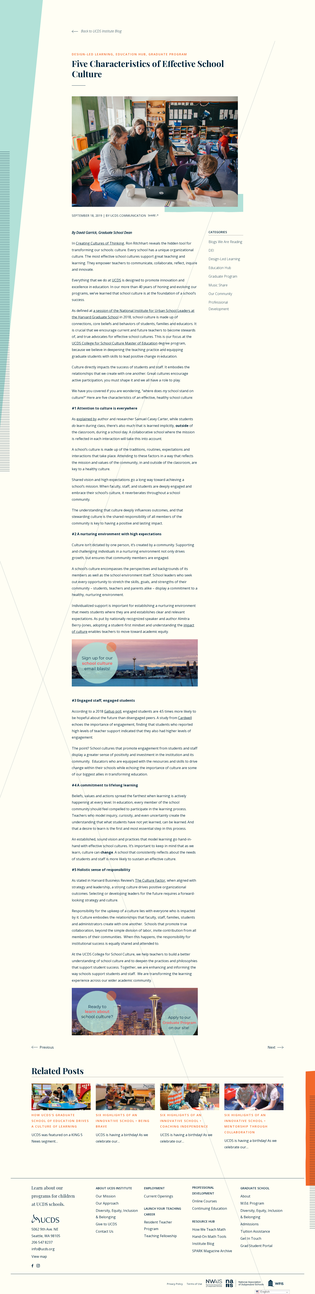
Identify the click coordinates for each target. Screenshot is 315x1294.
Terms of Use (194, 1283)
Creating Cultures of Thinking (100, 243)
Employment (154, 1188)
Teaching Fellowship (160, 1236)
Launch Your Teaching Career (162, 1211)
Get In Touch (250, 1238)
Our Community (220, 293)
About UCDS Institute (114, 1188)
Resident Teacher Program (158, 1225)
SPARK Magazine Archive (212, 1251)
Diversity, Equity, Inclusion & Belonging (117, 1213)
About (245, 1196)
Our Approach (107, 1203)
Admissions (249, 1224)
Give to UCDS (106, 1224)
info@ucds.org (43, 1249)
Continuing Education (209, 1208)
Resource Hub (203, 1221)
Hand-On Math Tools (209, 1236)
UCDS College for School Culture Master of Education (115, 343)
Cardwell (185, 717)
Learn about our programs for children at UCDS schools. (53, 1196)
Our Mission (106, 1196)
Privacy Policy (175, 1283)
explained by (86, 419)
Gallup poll (112, 711)
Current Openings (158, 1196)
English (265, 1291)
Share (152, 215)
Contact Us (104, 1231)
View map (39, 1256)
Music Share (218, 285)
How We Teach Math (209, 1229)
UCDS (116, 280)
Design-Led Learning (92, 54)
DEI (211, 250)
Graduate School (254, 1188)
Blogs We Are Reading (225, 241)
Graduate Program (167, 54)
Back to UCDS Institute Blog (101, 31)
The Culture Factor (150, 880)
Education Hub (131, 54)
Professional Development (203, 1190)
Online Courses (204, 1201)
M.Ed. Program (252, 1203)
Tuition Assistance (255, 1231)
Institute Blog (203, 1243)
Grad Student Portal (256, 1245)
